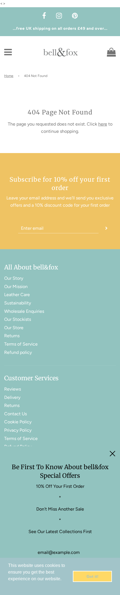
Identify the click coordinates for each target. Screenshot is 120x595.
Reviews (12, 389)
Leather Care (17, 294)
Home (8, 76)
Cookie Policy (18, 421)
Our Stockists (17, 319)
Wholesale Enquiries (24, 311)
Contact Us (15, 413)
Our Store (13, 327)
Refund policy (18, 352)
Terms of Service (21, 344)
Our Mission (16, 286)
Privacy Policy (18, 430)
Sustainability (17, 303)
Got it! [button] (93, 576)
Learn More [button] (20, 586)
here (102, 124)
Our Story (13, 278)
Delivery (12, 397)
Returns (12, 335)
